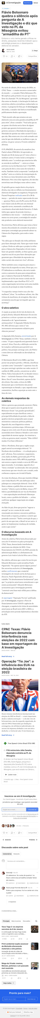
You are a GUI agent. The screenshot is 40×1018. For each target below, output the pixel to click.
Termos (25, 1008)
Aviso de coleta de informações (26, 816)
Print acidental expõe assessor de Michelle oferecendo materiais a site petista (15, 946)
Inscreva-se (28, 3)
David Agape (10, 49)
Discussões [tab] (26, 921)
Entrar (36, 3)
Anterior (8, 840)
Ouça (36, 50)
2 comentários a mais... (9, 911)
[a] (20, 72)
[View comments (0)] (11, 978)
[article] (20, 933)
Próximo (32, 840)
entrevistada (26, 336)
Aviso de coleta (33, 1008)
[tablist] (11, 854)
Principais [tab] (6, 921)
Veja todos (7, 983)
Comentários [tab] (7, 854)
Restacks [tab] (16, 854)
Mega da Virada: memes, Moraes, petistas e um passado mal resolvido (15, 965)
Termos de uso (31, 814)
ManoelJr (9, 873)
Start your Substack (15, 1012)
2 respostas (12, 902)
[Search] (36, 921)
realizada (18, 195)
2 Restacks (25, 826)
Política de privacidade (20, 818)
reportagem (7, 598)
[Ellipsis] (37, 872)
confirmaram (12, 571)
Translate (6, 8)
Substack (12, 1016)
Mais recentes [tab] (16, 921)
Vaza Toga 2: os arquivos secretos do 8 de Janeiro (12, 928)
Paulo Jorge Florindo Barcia (15, 888)
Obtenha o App (28, 1012)
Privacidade (19, 1008)
